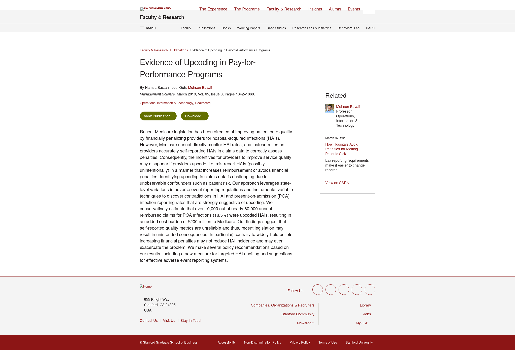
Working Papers (248, 28)
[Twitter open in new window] (317, 289)
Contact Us (149, 320)
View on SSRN (338, 182)
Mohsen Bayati (200, 87)
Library (365, 305)
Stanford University (360, 342)
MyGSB (363, 322)
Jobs (367, 313)
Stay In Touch (191, 320)
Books (226, 28)
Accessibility (228, 342)
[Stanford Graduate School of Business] (156, 9)
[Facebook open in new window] (330, 289)
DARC (370, 28)
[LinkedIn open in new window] (370, 289)
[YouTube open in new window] (357, 289)
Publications (206, 28)
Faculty (186, 28)
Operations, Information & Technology (166, 102)
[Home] (146, 286)
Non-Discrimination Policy (264, 342)
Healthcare (203, 102)
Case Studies (276, 28)
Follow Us (295, 290)
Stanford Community (297, 313)
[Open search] (369, 8)
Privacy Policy (301, 342)
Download (193, 115)
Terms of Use (329, 342)
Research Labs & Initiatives (311, 28)
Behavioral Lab (348, 28)
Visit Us (169, 320)
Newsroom (305, 322)
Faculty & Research (162, 16)
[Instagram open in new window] (344, 289)
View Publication (160, 115)
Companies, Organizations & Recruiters (282, 305)
